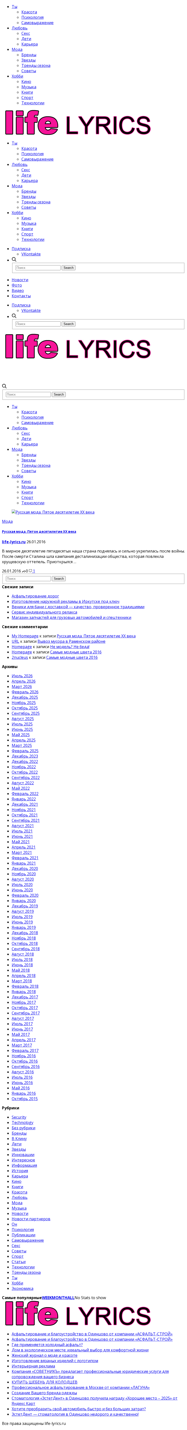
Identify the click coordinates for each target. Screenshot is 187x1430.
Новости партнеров (31, 1219)
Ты (14, 6)
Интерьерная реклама (33, 1366)
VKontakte (31, 254)
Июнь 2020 (22, 890)
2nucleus (20, 657)
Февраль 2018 (25, 986)
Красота (29, 12)
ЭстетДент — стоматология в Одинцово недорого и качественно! (75, 1414)
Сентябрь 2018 (26, 948)
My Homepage (25, 636)
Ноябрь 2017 (24, 1002)
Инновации (23, 1154)
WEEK (47, 1297)
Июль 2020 (22, 884)
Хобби (17, 76)
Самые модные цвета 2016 (76, 652)
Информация (24, 1165)
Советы (28, 70)
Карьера (29, 44)
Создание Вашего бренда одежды (44, 1392)
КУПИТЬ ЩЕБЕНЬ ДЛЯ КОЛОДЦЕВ (44, 1382)
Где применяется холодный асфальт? (47, 1344)
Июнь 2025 (22, 729)
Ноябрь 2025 (24, 702)
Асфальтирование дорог (35, 596)
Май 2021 (21, 841)
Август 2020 (23, 879)
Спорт (27, 97)
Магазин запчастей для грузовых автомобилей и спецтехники (71, 617)
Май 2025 (21, 734)
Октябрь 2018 (25, 943)
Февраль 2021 (25, 857)
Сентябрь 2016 (26, 1066)
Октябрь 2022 (25, 772)
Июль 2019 (22, 916)
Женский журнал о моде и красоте (44, 1355)
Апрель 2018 (24, 975)
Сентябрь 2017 (26, 1013)
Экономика (22, 1288)
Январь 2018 (24, 991)
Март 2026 (22, 686)
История (20, 1170)
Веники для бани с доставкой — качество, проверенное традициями (78, 606)
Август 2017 (23, 1018)
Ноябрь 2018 (24, 938)
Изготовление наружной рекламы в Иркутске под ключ (65, 601)
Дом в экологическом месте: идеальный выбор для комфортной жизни (80, 1350)
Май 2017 (21, 1034)
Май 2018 (21, 970)
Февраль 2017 (25, 1050)
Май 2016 (21, 1088)
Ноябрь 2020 (24, 874)
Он (14, 1224)
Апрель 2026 (24, 681)
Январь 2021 (24, 863)
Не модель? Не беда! (69, 646)
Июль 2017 (22, 1023)
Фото (17, 285)
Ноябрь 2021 (24, 809)
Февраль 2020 (25, 895)
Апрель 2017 (24, 1039)
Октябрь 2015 (25, 1098)
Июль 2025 (22, 724)
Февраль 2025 (25, 750)
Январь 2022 (24, 799)
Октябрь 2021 (25, 815)
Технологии (32, 103)
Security (19, 1117)
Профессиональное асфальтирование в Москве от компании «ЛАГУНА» (81, 1387)
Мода (17, 49)
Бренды (28, 54)
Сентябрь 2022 (26, 777)
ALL (71, 1297)
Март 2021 (22, 852)
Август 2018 (23, 954)
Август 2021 (23, 825)
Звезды (28, 60)
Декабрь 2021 (25, 804)
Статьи (19, 1261)
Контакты (21, 296)
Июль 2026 (22, 676)
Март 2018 (22, 981)
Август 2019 (23, 911)
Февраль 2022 (25, 793)
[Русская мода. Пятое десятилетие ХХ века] (53, 512)
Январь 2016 (24, 1093)
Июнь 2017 (22, 1029)
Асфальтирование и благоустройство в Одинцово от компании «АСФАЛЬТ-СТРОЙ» (92, 1334)
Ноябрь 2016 (24, 1056)
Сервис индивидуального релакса (44, 612)
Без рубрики (23, 1128)
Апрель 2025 (24, 740)
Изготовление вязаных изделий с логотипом (55, 1360)
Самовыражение (37, 22)
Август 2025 (23, 718)
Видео (18, 290)
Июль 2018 (22, 959)
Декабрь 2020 (25, 868)
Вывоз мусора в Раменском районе (71, 641)
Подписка (21, 248)
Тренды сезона (35, 65)
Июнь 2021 (22, 836)
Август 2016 (23, 1072)
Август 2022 (23, 783)
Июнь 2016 (22, 1082)
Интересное (23, 1160)
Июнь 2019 (22, 922)
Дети (26, 38)
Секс (25, 33)
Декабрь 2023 (25, 756)
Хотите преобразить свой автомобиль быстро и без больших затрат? (79, 1409)
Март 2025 (22, 745)
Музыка (28, 87)
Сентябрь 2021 (26, 820)
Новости (20, 279)
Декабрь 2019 (25, 906)
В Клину (19, 1138)
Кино (26, 81)
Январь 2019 (24, 927)
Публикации (23, 1235)
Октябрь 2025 (25, 708)
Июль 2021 (22, 831)
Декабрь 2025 (25, 697)
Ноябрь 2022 (24, 766)
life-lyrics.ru (14, 541)
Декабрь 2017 (25, 997)
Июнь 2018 (22, 965)
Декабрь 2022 (25, 761)
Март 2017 (22, 1045)
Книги (27, 92)
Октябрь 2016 (25, 1061)
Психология (32, 17)
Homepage (22, 646)
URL (15, 641)
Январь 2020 (24, 900)
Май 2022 (21, 788)
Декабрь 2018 (25, 932)
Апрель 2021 (24, 847)
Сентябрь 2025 (26, 713)
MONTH (59, 1297)
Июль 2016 (22, 1077)
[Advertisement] (90, 371)
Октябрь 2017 (25, 1007)
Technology (22, 1122)
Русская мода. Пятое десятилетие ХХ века (39, 531)
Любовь (20, 28)
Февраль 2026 (25, 692)
